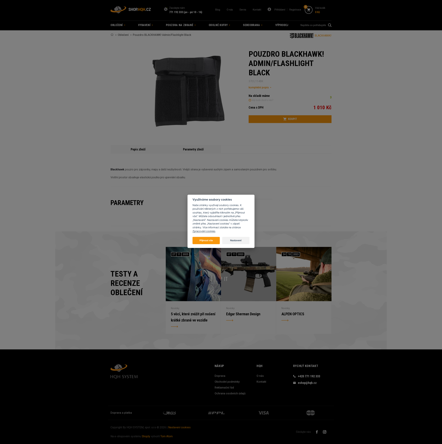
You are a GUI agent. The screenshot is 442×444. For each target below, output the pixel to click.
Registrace (295, 9)
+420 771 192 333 (309, 376)
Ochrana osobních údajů (230, 393)
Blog (217, 9)
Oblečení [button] (117, 25)
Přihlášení (280, 9)
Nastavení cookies (179, 427)
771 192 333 (176, 12)
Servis (242, 9)
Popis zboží (138, 149)
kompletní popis (259, 87)
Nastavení (235, 240)
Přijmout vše (206, 240)
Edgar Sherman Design (243, 314)
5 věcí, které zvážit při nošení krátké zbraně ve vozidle (193, 317)
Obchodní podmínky (227, 381)
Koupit (292, 119)
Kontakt (257, 9)
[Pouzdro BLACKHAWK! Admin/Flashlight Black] (187, 90)
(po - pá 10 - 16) (193, 12)
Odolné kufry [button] (218, 25)
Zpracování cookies (204, 230)
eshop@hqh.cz (307, 383)
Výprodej (281, 25)
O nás (230, 9)
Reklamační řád (224, 387)
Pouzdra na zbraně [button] (180, 25)
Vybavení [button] (144, 25)
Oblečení (123, 35)
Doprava (220, 375)
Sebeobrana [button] (252, 25)
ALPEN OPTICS (292, 314)
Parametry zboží (193, 149)
